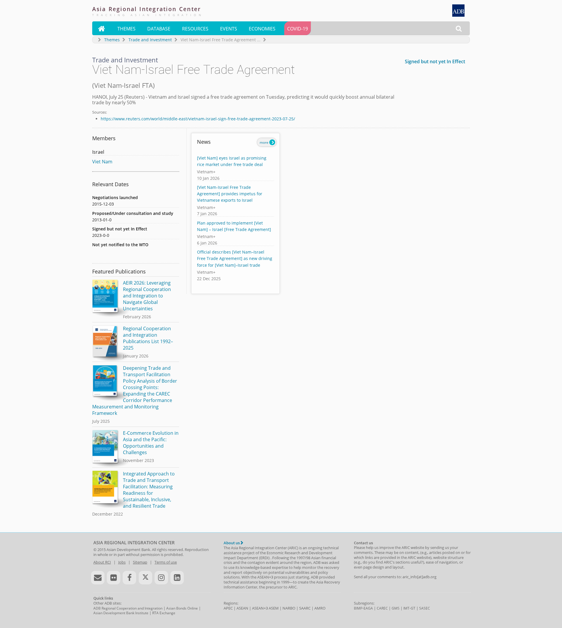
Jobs (122, 562)
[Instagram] (161, 577)
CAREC (382, 608)
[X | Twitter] (145, 577)
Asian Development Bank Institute (120, 613)
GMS (396, 608)
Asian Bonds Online (182, 608)
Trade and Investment (150, 39)
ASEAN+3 (260, 608)
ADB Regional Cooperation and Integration (127, 608)
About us (232, 542)
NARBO (288, 608)
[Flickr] (113, 577)
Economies (262, 28)
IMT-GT (409, 608)
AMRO (319, 608)
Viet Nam (102, 161)
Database (158, 28)
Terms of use (166, 562)
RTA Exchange (163, 613)
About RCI (102, 562)
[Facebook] (129, 577)
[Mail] (97, 577)
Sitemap (140, 562)
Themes (126, 28)
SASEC (424, 608)
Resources (195, 28)
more (264, 142)
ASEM (274, 608)
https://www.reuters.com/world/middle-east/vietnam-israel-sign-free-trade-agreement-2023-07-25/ (198, 119)
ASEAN (242, 608)
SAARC (305, 608)
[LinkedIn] (177, 577)
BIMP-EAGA (363, 608)
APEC (228, 608)
